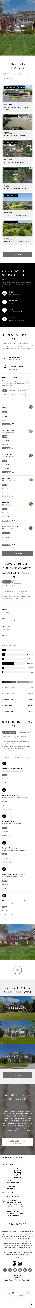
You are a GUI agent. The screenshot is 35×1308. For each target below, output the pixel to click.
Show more (17, 553)
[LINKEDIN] (25, 1270)
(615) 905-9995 (11, 1188)
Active (6, 394)
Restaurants (13, 390)
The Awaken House (8, 430)
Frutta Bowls (6, 478)
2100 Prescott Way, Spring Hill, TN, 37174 (12, 771)
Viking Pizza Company (9, 527)
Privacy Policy (26, 1293)
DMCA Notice (17, 1296)
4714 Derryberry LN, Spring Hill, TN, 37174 (12, 876)
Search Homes (17, 254)
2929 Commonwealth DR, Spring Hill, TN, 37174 (14, 850)
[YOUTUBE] (15, 1270)
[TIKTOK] (30, 1270)
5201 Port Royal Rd (8, 480)
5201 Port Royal (7, 505)
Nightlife (23, 394)
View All (17, 1075)
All (5, 390)
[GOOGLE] (20, 1270)
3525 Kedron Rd (7, 529)
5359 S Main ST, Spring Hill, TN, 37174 (11, 823)
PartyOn (4, 407)
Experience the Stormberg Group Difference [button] (17, 1142)
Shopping (23, 390)
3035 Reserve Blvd (8, 432)
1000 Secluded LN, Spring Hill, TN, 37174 (12, 903)
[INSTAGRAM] (10, 1270)
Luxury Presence (17, 1283)
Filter (9, 79)
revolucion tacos (7, 454)
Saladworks (5, 502)
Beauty (14, 394)
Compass (29, 1233)
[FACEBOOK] (5, 1270)
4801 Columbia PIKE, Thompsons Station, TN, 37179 (15, 797)
